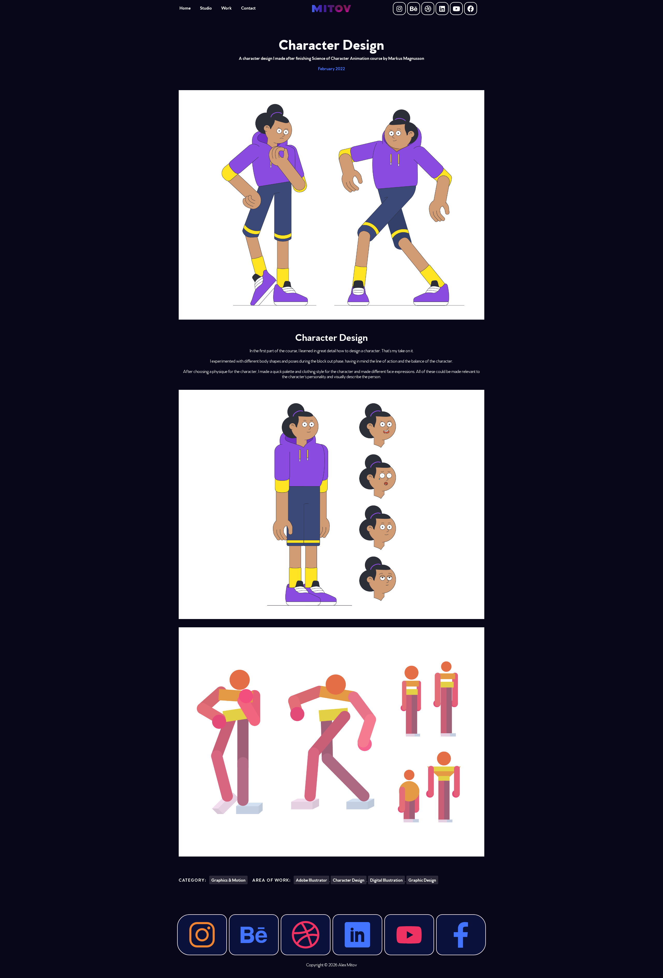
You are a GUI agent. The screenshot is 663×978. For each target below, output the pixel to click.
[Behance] (413, 8)
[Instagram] (399, 8)
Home (185, 7)
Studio (206, 7)
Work (226, 7)
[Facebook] (470, 8)
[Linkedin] (442, 8)
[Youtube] (456, 8)
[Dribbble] (427, 8)
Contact (248, 7)
